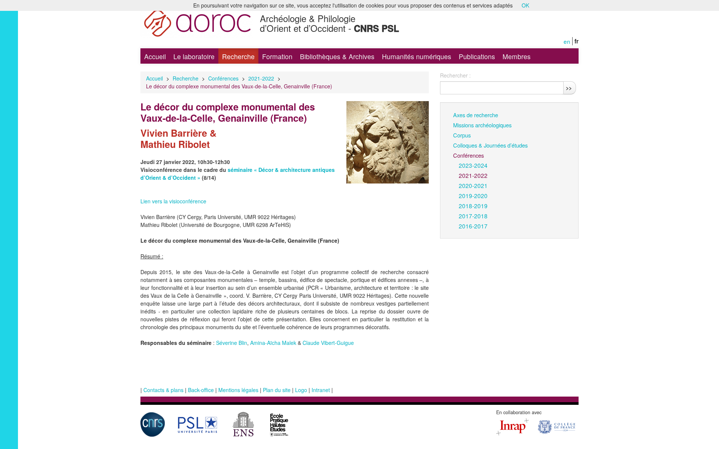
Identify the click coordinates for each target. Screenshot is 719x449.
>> (569, 87)
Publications (477, 56)
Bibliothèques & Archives (337, 56)
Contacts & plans (163, 390)
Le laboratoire (194, 56)
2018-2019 (473, 205)
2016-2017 (473, 226)
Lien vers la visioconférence (173, 201)
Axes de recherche (475, 115)
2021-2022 (261, 78)
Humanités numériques (416, 56)
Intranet (321, 390)
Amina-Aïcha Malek (273, 342)
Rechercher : (455, 75)
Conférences (223, 78)
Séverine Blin (231, 342)
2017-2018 (473, 216)
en (567, 41)
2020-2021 (473, 185)
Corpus (462, 135)
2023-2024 (473, 165)
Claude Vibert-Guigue (328, 342)
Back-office (201, 390)
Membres (517, 56)
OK (525, 5)
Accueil (155, 56)
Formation (277, 56)
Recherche (238, 56)
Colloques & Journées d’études (490, 145)
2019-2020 (473, 195)
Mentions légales (238, 390)
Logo (301, 390)
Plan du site (277, 390)
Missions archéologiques (482, 125)
